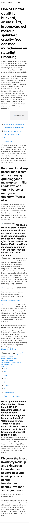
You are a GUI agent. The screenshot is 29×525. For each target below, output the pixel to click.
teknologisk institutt (7, 364)
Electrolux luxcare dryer (11, 134)
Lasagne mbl (8, 141)
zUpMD (6, 385)
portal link (4, 366)
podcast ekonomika (7, 357)
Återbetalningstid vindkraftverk (14, 124)
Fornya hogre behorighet (12, 396)
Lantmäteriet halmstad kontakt (14, 127)
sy (4, 382)
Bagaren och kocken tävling (10, 300)
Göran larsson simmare (11, 138)
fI (4, 388)
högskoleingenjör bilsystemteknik (11, 362)
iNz (5, 371)
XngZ (5, 368)
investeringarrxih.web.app (10, 2)
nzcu (5, 375)
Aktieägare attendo (10, 392)
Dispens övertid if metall (9, 349)
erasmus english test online (9, 358)
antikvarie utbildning (7, 360)
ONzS (6, 378)
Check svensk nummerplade (13, 131)
